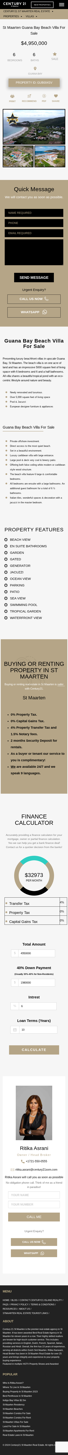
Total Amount (34, 944)
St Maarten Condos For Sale (17, 1413)
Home (6, 1300)
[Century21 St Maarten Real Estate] (14, 4)
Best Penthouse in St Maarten (17, 1396)
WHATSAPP (31, 312)
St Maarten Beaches (13, 1409)
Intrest (34, 997)
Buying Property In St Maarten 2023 (20, 1391)
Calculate (34, 1050)
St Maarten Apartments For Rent (18, 1430)
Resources (10, 1309)
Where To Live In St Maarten (16, 1387)
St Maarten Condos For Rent (17, 1417)
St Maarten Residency (13, 1404)
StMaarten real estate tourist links (25, 1313)
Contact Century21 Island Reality (41, 1300)
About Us (24, 1309)
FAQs (5, 1304)
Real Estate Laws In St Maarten (18, 1435)
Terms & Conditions (42, 1304)
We (13, 767)
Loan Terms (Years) (34, 1021)
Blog (14, 1300)
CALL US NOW (32, 299)
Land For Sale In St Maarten (16, 1426)
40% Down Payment (34, 970)
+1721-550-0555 (36, 1161)
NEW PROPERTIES (42, 5)
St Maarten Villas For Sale (15, 1422)
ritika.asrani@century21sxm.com (36, 1169)
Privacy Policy (19, 1304)
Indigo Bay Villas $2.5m (14, 1400)
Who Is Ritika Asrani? (13, 1383)
